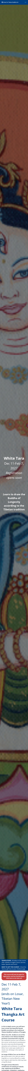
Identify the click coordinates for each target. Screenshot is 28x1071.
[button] (25, 2)
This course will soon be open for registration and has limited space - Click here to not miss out (14, 976)
